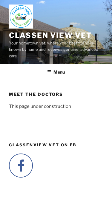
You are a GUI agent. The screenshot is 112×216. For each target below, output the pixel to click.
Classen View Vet (50, 35)
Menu (59, 72)
